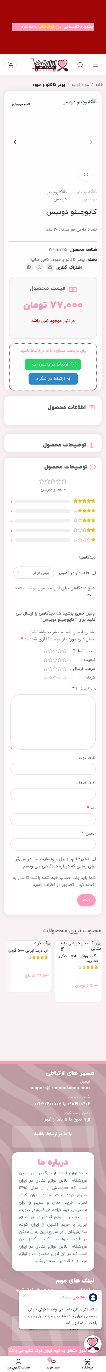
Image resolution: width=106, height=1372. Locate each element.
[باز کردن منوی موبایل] (95, 65)
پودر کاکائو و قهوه (48, 84)
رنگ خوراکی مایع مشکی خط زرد (79, 958)
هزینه (90, 678)
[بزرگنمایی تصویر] (85, 174)
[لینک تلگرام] (28, 267)
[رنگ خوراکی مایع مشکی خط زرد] (78, 946)
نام (91, 808)
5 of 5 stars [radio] (45, 651)
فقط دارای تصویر (74, 572)
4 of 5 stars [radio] (50, 651)
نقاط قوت (87, 757)
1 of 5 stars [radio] (64, 651)
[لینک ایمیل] (50, 267)
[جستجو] (80, 65)
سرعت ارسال (84, 669)
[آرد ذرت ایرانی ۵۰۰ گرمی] (28, 943)
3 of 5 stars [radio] (54, 651)
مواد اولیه (80, 84)
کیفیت (89, 660)
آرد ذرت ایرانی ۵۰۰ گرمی (28, 950)
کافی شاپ (40, 259)
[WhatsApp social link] (39, 267)
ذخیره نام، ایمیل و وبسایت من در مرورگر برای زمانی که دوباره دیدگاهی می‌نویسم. (56, 862)
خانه (99, 84)
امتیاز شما (84, 651)
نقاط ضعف (86, 782)
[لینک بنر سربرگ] (53, 27)
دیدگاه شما (84, 689)
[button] (91, 142)
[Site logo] (49, 64)
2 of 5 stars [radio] (59, 651)
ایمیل (89, 833)
